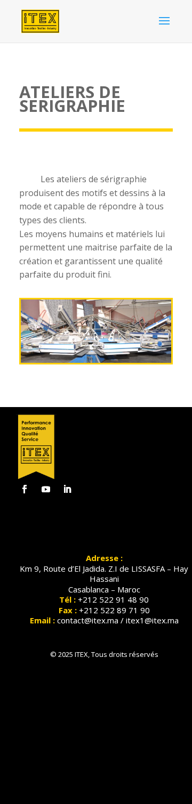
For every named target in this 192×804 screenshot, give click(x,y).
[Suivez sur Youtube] (45, 489)
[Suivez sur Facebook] (24, 489)
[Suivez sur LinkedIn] (67, 489)
